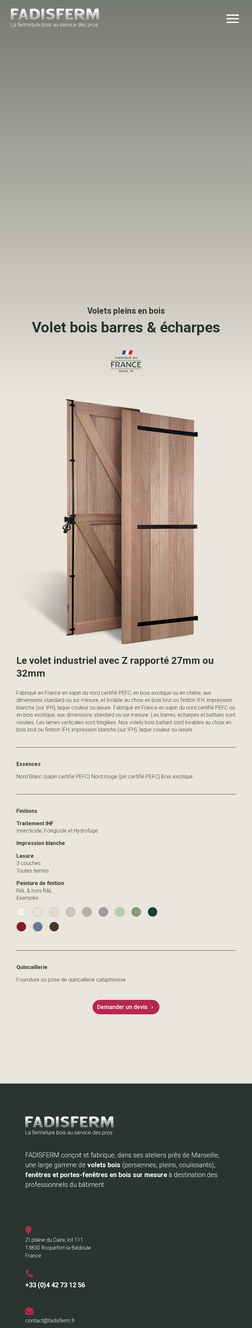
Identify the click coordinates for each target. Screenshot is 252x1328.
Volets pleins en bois (126, 311)
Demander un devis (122, 1006)
